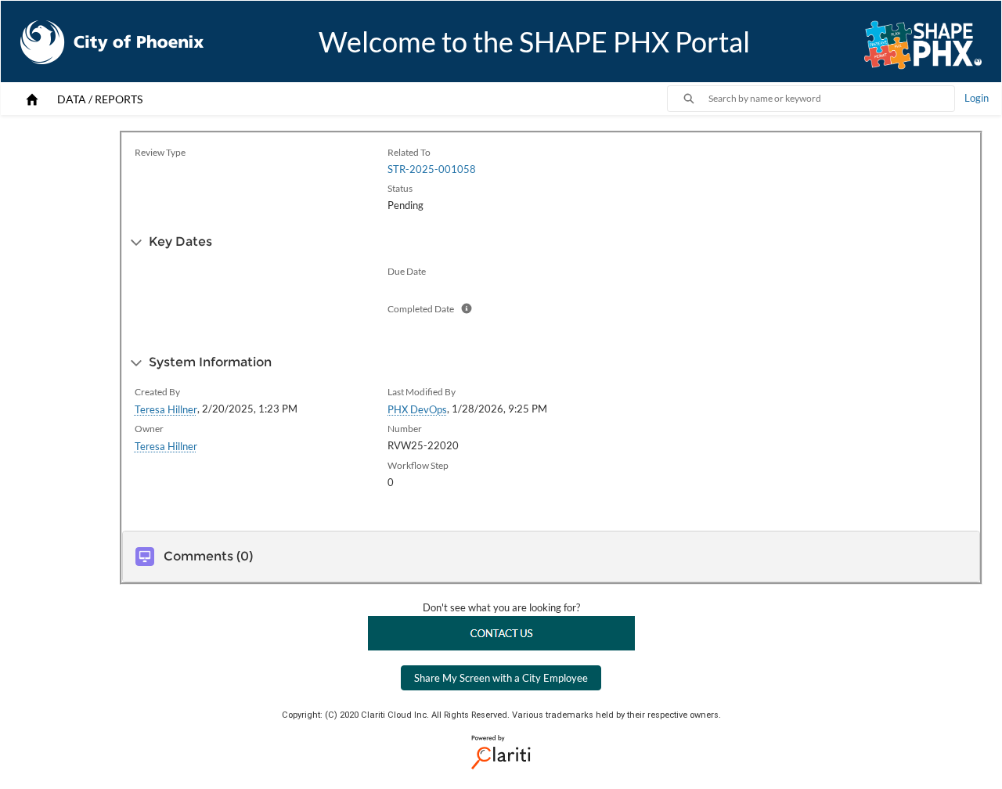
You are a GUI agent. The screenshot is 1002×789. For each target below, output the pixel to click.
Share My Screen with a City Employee (501, 678)
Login (976, 98)
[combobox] (831, 98)
